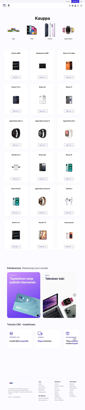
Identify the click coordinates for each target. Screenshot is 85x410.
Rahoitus (57, 394)
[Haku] (69, 5)
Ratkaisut (72, 384)
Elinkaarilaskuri (73, 388)
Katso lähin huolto (43, 400)
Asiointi (56, 392)
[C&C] (6, 5)
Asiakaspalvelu (42, 392)
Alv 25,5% (75, 1)
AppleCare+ (72, 386)
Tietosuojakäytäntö (16, 397)
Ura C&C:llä (41, 386)
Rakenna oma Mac (59, 386)
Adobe (71, 392)
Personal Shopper (59, 400)
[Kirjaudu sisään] (75, 5)
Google (71, 394)
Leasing (71, 390)
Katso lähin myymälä (44, 398)
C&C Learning (58, 398)
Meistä (40, 384)
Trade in (57, 384)
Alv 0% (68, 1)
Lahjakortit (57, 396)
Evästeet (10, 397)
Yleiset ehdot (42, 388)
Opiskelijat (57, 390)
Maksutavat (41, 390)
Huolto (56, 388)
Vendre (18, 390)
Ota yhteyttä (73, 396)
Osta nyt (15, 77)
